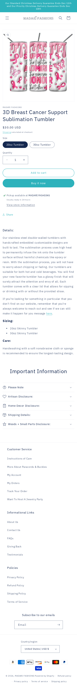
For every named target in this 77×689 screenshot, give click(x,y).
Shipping (7, 132)
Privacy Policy (15, 577)
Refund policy (64, 676)
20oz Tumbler (15, 144)
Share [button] (9, 214)
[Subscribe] (59, 625)
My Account (14, 475)
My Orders (13, 483)
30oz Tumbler (42, 144)
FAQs (10, 538)
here (49, 313)
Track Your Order (17, 491)
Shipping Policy (16, 593)
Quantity (7, 152)
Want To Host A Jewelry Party (25, 499)
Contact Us (13, 530)
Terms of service (39, 681)
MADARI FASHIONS (24, 676)
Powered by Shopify (44, 676)
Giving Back (14, 546)
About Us (12, 522)
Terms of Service (17, 601)
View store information (21, 204)
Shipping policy (59, 681)
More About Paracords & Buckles (27, 466)
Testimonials (15, 554)
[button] (7, 18)
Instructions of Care (19, 458)
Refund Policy (15, 585)
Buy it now (38, 183)
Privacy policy (21, 681)
